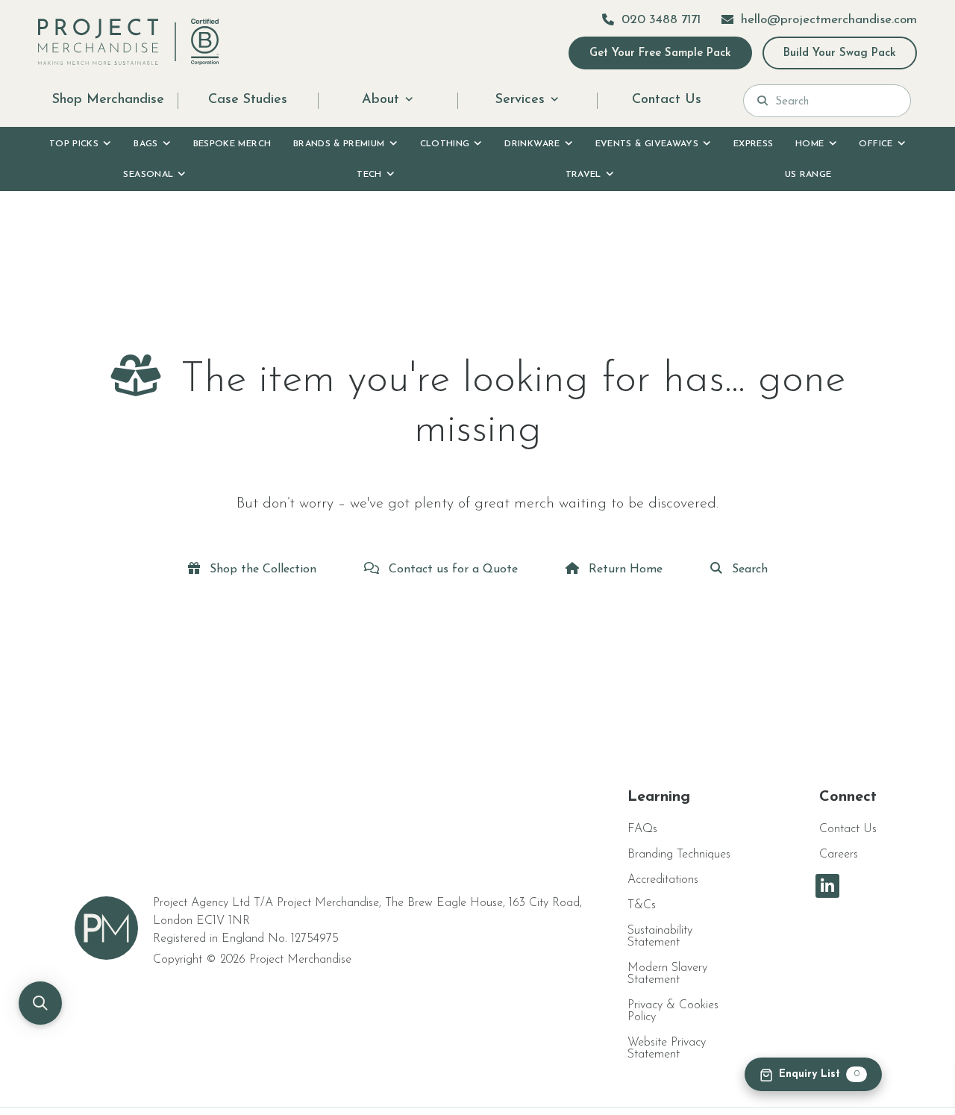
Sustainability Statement (659, 937)
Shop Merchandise (108, 100)
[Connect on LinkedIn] (827, 886)
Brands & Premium (339, 144)
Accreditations (662, 880)
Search (748, 569)
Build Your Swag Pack (839, 53)
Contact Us (666, 100)
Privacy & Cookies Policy (672, 1011)
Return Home (624, 569)
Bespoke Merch (232, 144)
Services (520, 100)
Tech (369, 174)
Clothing (445, 144)
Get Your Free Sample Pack (660, 53)
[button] (40, 1003)
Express (753, 144)
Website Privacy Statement (666, 1049)
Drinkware (532, 144)
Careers (838, 855)
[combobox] (836, 100)
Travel (583, 174)
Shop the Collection (261, 569)
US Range (808, 174)
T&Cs (641, 905)
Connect (848, 797)
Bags (145, 144)
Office (875, 144)
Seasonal (148, 174)
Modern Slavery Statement (667, 974)
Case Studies (247, 100)
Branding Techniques (678, 855)
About (380, 100)
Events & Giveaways (646, 144)
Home (809, 144)
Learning (658, 797)
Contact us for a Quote (451, 569)
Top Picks (73, 144)
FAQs (642, 829)
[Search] (762, 101)
